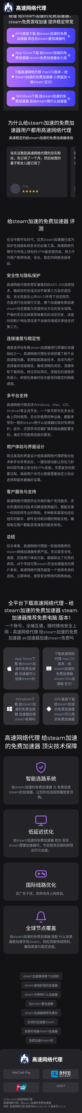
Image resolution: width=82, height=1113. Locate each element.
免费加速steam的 (41, 1040)
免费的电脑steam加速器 (41, 1031)
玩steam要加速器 (41, 1004)
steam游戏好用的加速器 (41, 985)
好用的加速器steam (41, 1022)
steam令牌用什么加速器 (41, 994)
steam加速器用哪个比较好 (41, 976)
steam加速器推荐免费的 (41, 1013)
